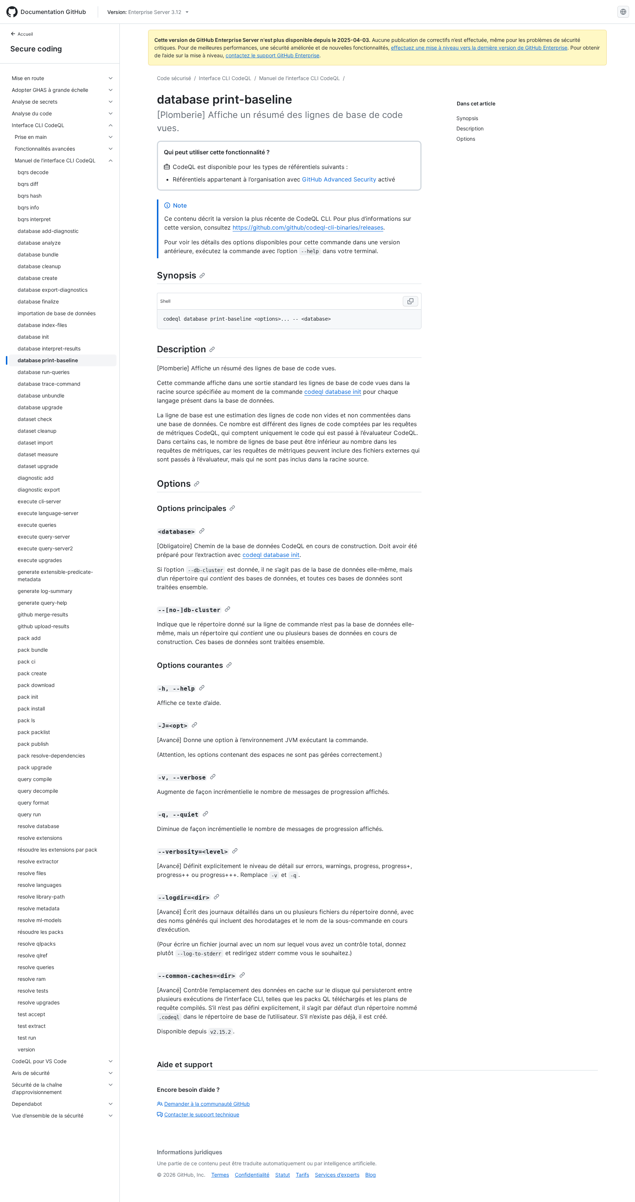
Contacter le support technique (201, 1114)
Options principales (191, 508)
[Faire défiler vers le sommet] (618, 1185)
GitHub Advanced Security (339, 179)
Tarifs (302, 1175)
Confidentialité (252, 1175)
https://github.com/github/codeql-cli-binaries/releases (308, 227)
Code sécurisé (174, 78)
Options (174, 483)
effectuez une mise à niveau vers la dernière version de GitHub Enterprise (479, 47)
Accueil (25, 34)
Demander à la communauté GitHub (207, 1104)
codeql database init (332, 391)
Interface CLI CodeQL (225, 78)
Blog (370, 1175)
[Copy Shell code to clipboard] (410, 301)
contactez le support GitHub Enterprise (272, 55)
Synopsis (176, 275)
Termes (220, 1175)
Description (181, 349)
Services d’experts (337, 1175)
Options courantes (190, 665)
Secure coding (36, 48)
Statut (282, 1175)
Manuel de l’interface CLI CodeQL (299, 78)
